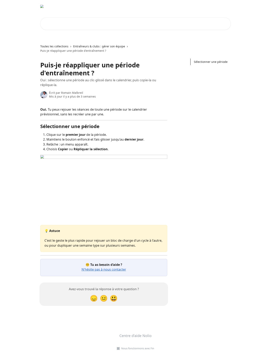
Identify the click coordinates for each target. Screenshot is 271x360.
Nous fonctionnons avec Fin (137, 348)
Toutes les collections (54, 46)
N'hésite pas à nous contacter (104, 269)
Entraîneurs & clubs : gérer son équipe (99, 46)
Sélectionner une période (211, 62)
